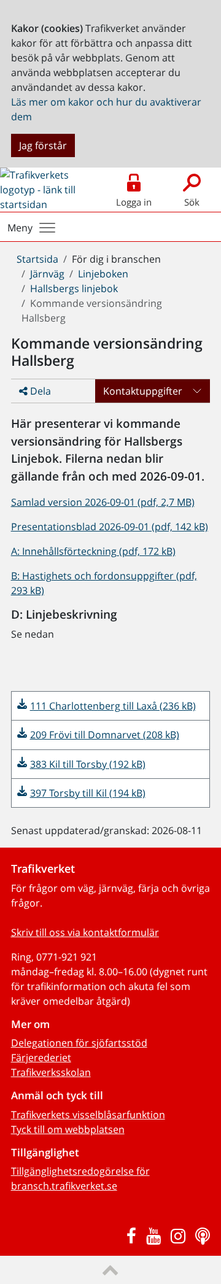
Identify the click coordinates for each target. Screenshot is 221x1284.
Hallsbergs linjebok (74, 288)
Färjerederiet (41, 1057)
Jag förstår (43, 145)
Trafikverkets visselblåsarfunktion (88, 1114)
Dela (39, 391)
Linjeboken (103, 273)
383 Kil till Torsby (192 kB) (87, 764)
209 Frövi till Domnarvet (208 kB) (104, 734)
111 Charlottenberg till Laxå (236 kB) (113, 706)
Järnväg (47, 273)
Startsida (37, 259)
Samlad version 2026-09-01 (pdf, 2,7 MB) (103, 502)
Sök (192, 202)
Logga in (134, 202)
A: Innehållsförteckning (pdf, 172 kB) (93, 551)
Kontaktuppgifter (142, 391)
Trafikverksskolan (51, 1072)
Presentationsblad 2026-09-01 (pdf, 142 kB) (109, 526)
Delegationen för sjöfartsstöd (79, 1043)
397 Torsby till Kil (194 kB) (87, 793)
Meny (20, 227)
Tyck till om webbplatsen (68, 1129)
